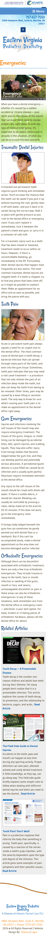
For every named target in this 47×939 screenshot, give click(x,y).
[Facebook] (23, 29)
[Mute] (38, 98)
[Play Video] (2, 98)
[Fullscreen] (44, 98)
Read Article (28, 793)
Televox (25, 932)
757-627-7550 (35, 17)
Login (34, 932)
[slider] (22, 98)
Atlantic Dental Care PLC (30, 913)
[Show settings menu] (41, 98)
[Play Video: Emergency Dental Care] (23, 86)
